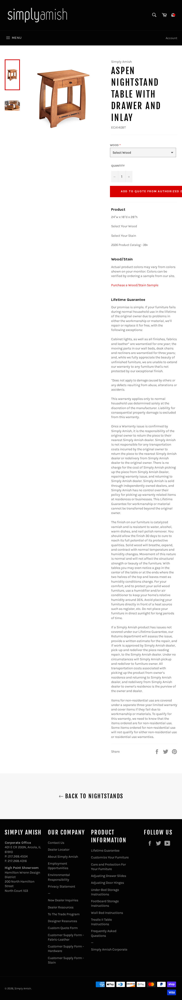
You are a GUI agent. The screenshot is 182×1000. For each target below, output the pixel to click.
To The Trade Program (64, 914)
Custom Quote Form (63, 928)
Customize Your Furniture (110, 857)
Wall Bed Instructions (107, 913)
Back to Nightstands (93, 796)
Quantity (118, 165)
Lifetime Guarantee (105, 850)
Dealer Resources (60, 907)
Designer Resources (62, 921)
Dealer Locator (58, 850)
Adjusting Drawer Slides (108, 876)
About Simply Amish (63, 857)
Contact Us (56, 843)
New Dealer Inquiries (63, 900)
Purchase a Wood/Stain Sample (134, 285)
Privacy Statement (61, 886)
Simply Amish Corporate (109, 949)
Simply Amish (22, 988)
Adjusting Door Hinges (107, 883)
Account (171, 38)
